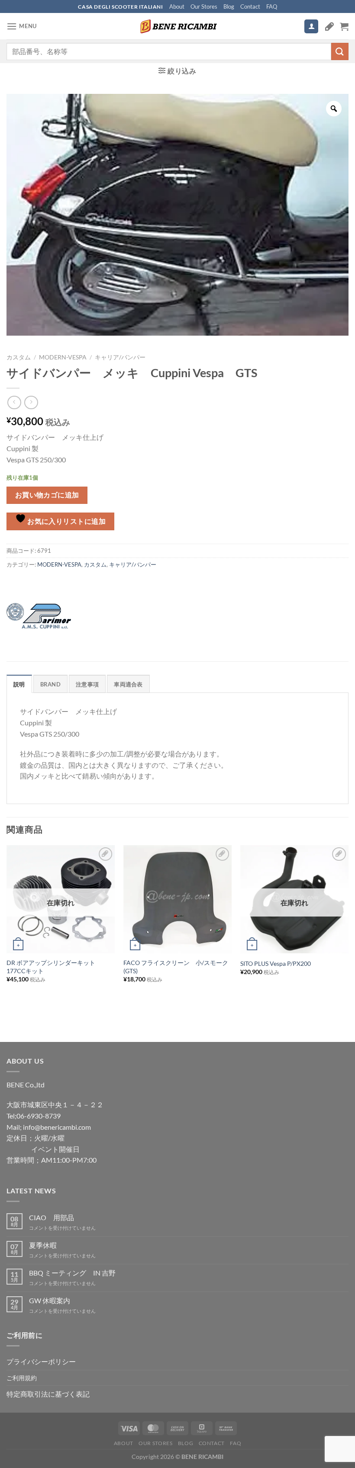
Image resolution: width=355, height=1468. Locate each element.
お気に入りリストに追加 (66, 521)
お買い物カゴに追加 (47, 495)
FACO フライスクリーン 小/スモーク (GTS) (177, 966)
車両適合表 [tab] (128, 684)
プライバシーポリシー (41, 1361)
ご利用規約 (21, 1377)
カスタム (18, 357)
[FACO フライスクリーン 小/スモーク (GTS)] (177, 899)
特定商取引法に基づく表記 (48, 1394)
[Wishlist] (329, 26)
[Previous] (6, 927)
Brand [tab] (50, 684)
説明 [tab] (19, 684)
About (176, 6)
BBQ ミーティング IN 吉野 (72, 1273)
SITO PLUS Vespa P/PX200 (275, 963)
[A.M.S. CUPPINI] (38, 615)
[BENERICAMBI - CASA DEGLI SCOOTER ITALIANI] (177, 26)
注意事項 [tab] (87, 684)
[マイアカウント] (311, 26)
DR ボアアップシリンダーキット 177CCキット (53, 966)
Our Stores (203, 6)
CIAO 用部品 (51, 1217)
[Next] (348, 927)
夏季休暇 (43, 1245)
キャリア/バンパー (120, 357)
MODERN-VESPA (63, 357)
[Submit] (340, 51)
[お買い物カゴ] (344, 26)
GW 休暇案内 (49, 1300)
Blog (228, 6)
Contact (250, 6)
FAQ (271, 6)
